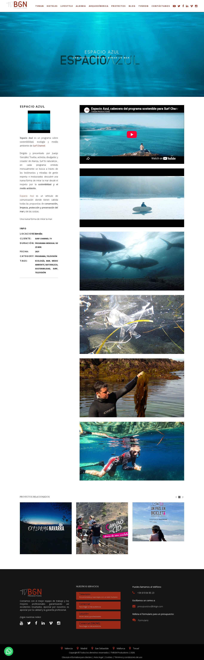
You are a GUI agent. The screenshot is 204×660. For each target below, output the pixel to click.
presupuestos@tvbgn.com (150, 606)
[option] (46, 528)
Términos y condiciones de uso (128, 657)
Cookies (108, 657)
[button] (8, 651)
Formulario (143, 620)
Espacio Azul (27, 195)
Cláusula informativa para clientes (77, 657)
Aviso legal (98, 657)
